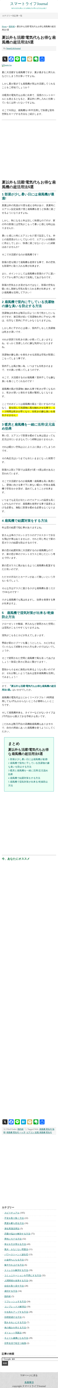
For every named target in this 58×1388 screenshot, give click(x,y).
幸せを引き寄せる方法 (15, 1244)
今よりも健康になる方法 (16, 1338)
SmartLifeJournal (13, 48)
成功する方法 (10, 1291)
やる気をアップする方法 (16, 1312)
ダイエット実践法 (13, 1333)
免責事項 (29, 1382)
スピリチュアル (11, 1213)
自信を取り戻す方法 (14, 1286)
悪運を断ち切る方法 (14, 1223)
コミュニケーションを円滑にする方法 (22, 1275)
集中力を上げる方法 (14, 1265)
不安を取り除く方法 (14, 1218)
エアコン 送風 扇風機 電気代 (39, 1132)
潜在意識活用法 (11, 1228)
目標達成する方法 (13, 1317)
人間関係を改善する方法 (16, 1280)
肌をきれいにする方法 (15, 1322)
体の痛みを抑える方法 (15, 1327)
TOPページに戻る (29, 1375)
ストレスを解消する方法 (16, 1270)
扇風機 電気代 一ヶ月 (15, 1132)
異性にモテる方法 (13, 1239)
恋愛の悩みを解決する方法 (17, 1234)
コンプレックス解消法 (15, 1307)
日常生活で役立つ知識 (15, 1343)
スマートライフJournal (29, 4)
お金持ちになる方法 (14, 1260)
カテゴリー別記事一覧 (12, 16)
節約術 (20, 1129)
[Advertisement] (29, 150)
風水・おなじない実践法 (16, 1249)
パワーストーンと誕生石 (16, 1254)
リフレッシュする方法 (15, 1301)
